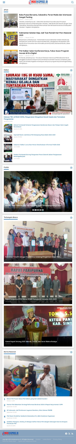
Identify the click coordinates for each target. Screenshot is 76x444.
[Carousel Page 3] (38, 209)
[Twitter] (69, 433)
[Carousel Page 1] (33, 209)
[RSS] (72, 433)
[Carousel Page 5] (43, 209)
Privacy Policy (57, 439)
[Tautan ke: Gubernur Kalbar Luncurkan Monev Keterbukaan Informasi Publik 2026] (8, 148)
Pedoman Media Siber (9, 441)
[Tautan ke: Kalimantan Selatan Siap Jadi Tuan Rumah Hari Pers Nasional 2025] (11, 38)
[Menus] (4, 2)
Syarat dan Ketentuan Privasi (27, 441)
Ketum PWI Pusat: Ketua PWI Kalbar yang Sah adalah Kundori (27, 399)
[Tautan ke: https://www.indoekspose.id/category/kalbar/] (71, 70)
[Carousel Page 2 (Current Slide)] (36, 209)
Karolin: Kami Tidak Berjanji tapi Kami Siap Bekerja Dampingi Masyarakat (33, 205)
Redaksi (38, 439)
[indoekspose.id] (38, 2)
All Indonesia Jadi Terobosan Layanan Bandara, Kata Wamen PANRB (29, 410)
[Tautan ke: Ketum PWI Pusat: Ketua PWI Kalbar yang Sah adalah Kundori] (38, 376)
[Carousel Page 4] (40, 209)
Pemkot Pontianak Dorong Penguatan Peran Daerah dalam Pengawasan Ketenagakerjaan (38, 155)
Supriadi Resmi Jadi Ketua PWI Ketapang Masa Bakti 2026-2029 (34, 135)
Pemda (21, 19)
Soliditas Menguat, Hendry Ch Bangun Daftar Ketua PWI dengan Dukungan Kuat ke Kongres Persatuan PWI (37, 422)
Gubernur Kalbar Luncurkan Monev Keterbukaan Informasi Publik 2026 (37, 144)
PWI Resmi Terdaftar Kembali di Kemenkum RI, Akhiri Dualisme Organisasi (31, 416)
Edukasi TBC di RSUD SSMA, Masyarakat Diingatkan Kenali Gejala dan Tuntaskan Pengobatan (34, 118)
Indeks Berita (47, 439)
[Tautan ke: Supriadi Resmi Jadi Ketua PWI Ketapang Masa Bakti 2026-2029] (8, 138)
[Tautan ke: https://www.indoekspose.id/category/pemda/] (71, 217)
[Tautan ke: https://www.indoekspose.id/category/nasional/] (71, 352)
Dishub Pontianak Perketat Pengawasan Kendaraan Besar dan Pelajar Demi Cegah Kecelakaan (41, 126)
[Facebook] (66, 433)
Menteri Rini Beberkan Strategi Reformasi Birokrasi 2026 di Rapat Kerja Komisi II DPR (35, 404)
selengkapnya (35, 27)
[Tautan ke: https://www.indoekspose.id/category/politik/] (71, 168)
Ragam (21, 37)
